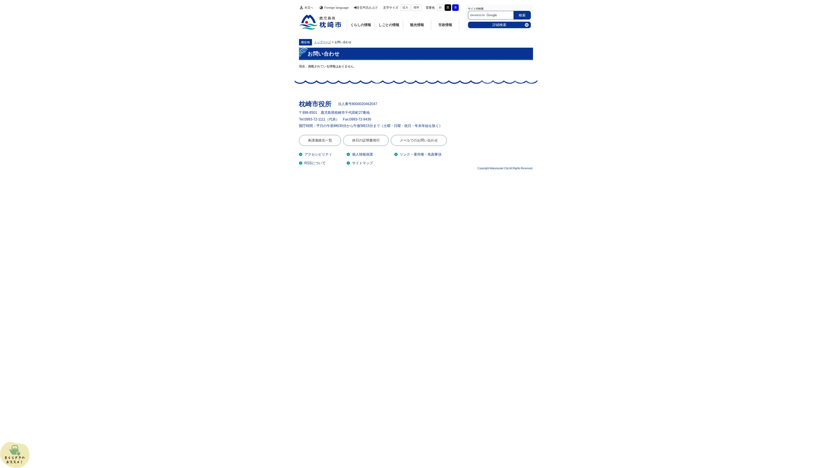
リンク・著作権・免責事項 (420, 154)
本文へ (309, 7)
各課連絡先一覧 (320, 140)
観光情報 (417, 25)
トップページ (322, 42)
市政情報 (445, 25)
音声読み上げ (368, 7)
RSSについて (315, 163)
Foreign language (336, 7)
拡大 (405, 7)
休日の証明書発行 (366, 140)
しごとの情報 (389, 25)
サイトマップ (362, 163)
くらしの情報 (360, 25)
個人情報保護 (362, 154)
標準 (416, 7)
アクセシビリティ (318, 154)
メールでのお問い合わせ (419, 140)
